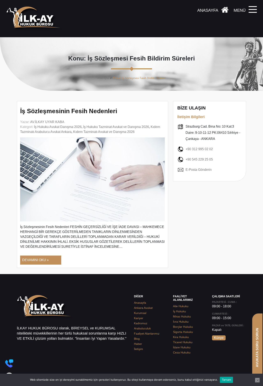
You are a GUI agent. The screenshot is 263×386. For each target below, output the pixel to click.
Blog (137, 338)
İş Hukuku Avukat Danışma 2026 (58, 127)
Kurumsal (140, 313)
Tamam (226, 379)
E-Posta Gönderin (199, 169)
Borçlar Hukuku (183, 326)
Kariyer (138, 318)
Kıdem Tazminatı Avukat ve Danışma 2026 (104, 132)
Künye (219, 337)
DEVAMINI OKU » (35, 260)
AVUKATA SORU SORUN (257, 347)
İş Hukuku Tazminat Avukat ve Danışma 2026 (116, 127)
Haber (138, 343)
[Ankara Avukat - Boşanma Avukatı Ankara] (35, 18)
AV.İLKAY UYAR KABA (47, 122)
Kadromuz (140, 323)
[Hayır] (257, 380)
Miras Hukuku (182, 316)
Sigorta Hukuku (183, 332)
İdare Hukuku (181, 347)
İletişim (138, 349)
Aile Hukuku (180, 306)
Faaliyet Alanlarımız (146, 333)
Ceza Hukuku (181, 352)
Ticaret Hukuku (183, 342)
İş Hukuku (179, 311)
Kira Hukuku (181, 337)
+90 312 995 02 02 (199, 149)
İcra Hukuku (181, 321)
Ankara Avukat (143, 307)
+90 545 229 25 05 (199, 159)
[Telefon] (9, 363)
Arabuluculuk (142, 328)
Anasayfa (103, 78)
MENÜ (240, 10)
